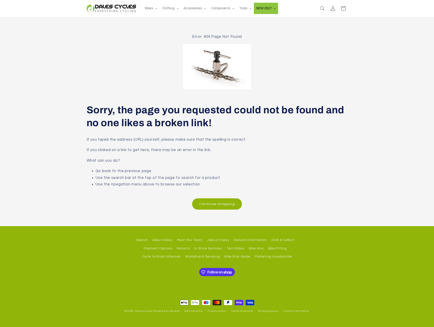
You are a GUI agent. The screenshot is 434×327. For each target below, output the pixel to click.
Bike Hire (256, 248)
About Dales (162, 240)
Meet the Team (189, 240)
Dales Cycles (143, 311)
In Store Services (208, 248)
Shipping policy (268, 311)
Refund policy (193, 311)
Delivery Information (250, 240)
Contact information (296, 311)
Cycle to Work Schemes (161, 256)
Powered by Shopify (166, 311)
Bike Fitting (277, 248)
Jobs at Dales (218, 240)
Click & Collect (282, 240)
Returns (183, 248)
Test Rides (235, 248)
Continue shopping (217, 204)
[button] (322, 8)
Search (142, 240)
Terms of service (242, 311)
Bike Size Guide (237, 256)
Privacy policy (217, 311)
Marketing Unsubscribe (273, 256)
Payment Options (158, 248)
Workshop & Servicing (202, 256)
